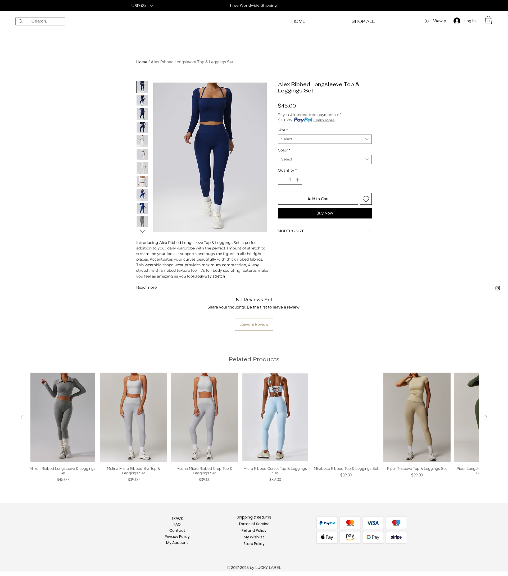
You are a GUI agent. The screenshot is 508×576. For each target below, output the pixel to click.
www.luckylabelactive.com (205, 338)
